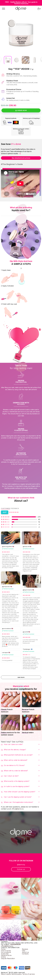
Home (3, 949)
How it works (6, 951)
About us (25, 952)
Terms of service (28, 974)
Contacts (25, 954)
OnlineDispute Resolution (8, 957)
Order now (22, 110)
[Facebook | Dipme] (1, 960)
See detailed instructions (21, 158)
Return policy (6, 974)
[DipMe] (21, 9)
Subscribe (4, 954)
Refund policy (16, 974)
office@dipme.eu (18, 809)
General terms (6, 955)
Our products (6, 952)
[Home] (21, 832)
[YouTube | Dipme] (2, 963)
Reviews (25, 949)
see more (21, 677)
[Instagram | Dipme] (2, 962)
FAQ (23, 951)
